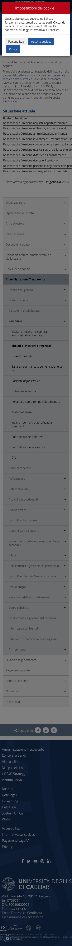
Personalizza (16, 41)
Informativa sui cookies (44, 29)
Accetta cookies (41, 41)
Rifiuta (13, 49)
